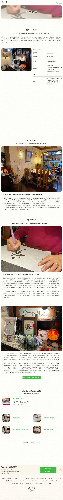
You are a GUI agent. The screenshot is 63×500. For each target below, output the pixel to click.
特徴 (19, 201)
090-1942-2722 (50, 53)
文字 (32, 442)
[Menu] (60, 2)
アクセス (37, 442)
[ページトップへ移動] (60, 470)
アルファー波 (7, 285)
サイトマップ (48, 483)
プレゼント (26, 442)
